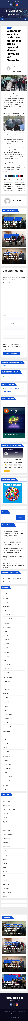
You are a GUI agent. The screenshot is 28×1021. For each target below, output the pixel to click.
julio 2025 (5, 635)
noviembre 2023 (7, 718)
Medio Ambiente (7, 851)
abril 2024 (5, 698)
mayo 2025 (6, 644)
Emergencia (6, 830)
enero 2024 (6, 710)
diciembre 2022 (7, 764)
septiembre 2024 (7, 677)
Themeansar (14, 1013)
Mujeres (5, 855)
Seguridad (6, 884)
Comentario (6, 282)
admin (16, 64)
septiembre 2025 (7, 627)
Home (10, 1017)
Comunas (9, 27)
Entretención (6, 838)
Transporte (6, 888)
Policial (5, 863)
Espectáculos (6, 842)
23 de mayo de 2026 (11, 933)
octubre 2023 (6, 722)
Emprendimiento (7, 834)
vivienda (5, 896)
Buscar (5, 512)
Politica (5, 867)
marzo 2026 (6, 602)
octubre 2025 (6, 623)
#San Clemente (16, 71)
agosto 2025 (6, 631)
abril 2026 (5, 598)
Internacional (6, 846)
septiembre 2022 (7, 777)
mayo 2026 (6, 594)
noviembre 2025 (7, 619)
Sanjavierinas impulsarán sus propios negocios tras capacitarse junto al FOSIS (13, 558)
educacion (12, 235)
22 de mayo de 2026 (11, 951)
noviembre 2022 (7, 768)
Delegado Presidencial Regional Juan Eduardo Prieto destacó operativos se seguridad (13, 565)
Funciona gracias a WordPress (10, 1011)
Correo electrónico (8, 324)
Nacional (5, 859)
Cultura (5, 817)
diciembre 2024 (7, 664)
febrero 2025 (6, 656)
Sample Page (16, 1017)
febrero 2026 (6, 606)
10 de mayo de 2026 (11, 969)
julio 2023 (5, 735)
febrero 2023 (6, 756)
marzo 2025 (6, 652)
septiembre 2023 (7, 727)
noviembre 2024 (7, 668)
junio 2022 (6, 789)
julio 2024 (5, 685)
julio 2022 (5, 785)
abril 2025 (5, 648)
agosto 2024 (6, 681)
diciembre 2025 (7, 614)
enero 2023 (6, 760)
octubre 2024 (6, 673)
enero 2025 (6, 660)
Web (4, 333)
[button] (22, 19)
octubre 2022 (6, 772)
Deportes (5, 822)
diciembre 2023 (7, 714)
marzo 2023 (6, 752)
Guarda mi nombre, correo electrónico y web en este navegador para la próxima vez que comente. (13, 347)
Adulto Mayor (6, 801)
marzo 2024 (6, 702)
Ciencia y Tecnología (9, 809)
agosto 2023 (6, 731)
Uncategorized (7, 237)
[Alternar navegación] (13, 19)
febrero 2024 (6, 706)
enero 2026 (6, 610)
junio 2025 (6, 639)
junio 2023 (6, 739)
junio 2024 (6, 689)
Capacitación (6, 805)
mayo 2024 (6, 693)
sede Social (6, 880)
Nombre (5, 315)
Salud (4, 876)
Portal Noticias (14, 11)
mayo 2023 (6, 743)
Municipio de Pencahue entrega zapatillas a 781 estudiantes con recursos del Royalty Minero (12, 542)
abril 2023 (5, 747)
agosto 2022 (6, 781)
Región (17, 235)
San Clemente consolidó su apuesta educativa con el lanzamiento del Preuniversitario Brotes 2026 (13, 550)
